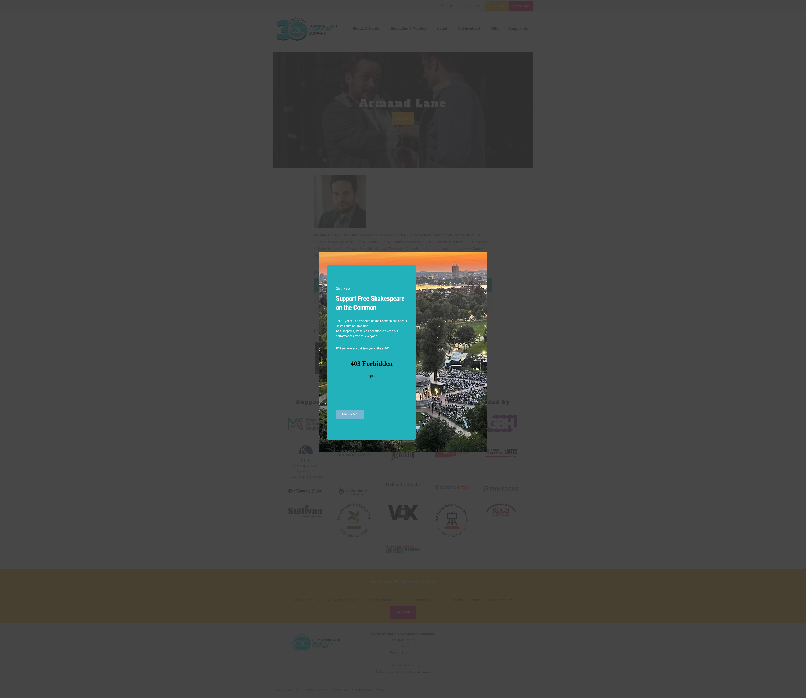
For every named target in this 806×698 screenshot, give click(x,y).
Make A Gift (350, 414)
